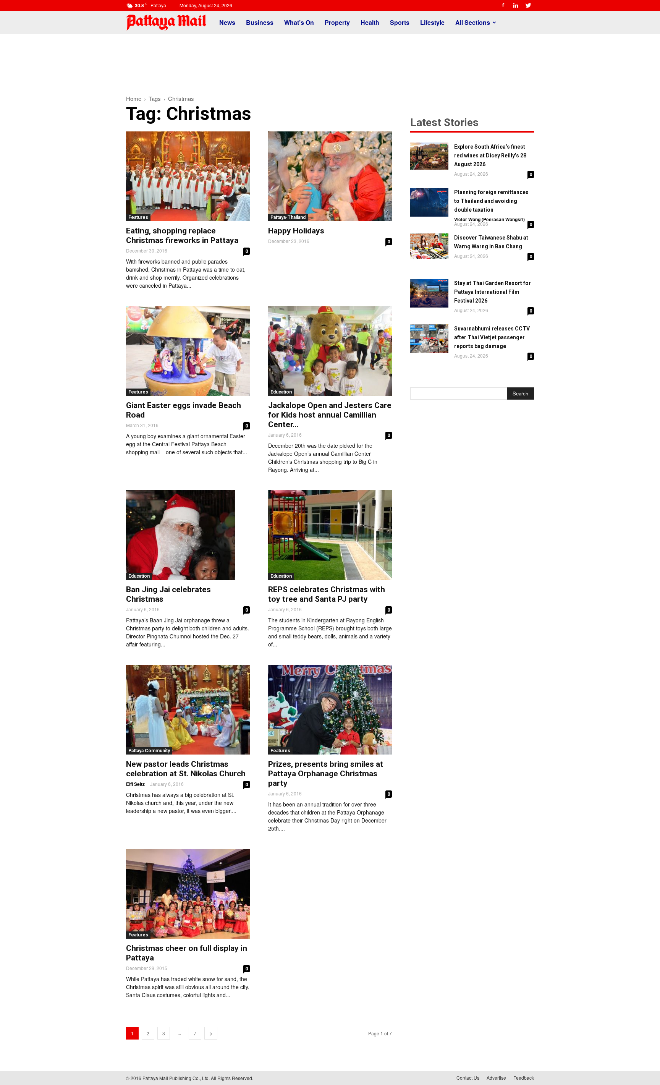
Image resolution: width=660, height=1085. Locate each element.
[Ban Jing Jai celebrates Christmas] (188, 535)
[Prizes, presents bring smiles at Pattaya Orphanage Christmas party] (330, 710)
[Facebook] (503, 5)
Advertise (496, 1077)
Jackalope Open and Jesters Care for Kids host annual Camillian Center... (329, 415)
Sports (399, 22)
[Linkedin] (515, 5)
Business (259, 22)
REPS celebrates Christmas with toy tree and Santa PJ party (326, 594)
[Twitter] (528, 5)
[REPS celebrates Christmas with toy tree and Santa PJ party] (330, 535)
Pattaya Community (149, 750)
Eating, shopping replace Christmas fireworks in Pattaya (182, 235)
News (227, 22)
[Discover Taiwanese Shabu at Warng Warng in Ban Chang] (429, 246)
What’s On (299, 22)
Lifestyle (432, 22)
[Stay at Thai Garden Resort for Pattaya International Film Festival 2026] (429, 293)
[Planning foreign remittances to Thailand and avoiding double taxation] (429, 202)
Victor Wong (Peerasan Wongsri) (489, 219)
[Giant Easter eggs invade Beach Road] (188, 351)
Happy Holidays (296, 230)
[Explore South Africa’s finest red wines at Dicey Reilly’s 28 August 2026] (429, 156)
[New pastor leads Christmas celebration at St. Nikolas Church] (188, 710)
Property (337, 22)
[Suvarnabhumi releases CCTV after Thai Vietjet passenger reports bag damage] (429, 338)
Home (133, 98)
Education (281, 392)
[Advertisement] (330, 60)
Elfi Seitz (135, 784)
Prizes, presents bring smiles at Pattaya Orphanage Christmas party (325, 774)
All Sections (472, 22)
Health (370, 22)
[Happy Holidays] (330, 176)
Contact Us (467, 1077)
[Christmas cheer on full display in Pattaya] (188, 894)
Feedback (523, 1077)
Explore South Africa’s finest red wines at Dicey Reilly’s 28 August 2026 (490, 155)
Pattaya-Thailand (288, 217)
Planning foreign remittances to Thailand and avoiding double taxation (491, 201)
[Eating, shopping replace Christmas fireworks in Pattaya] (188, 176)
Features (138, 217)
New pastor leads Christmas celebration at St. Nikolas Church (186, 769)
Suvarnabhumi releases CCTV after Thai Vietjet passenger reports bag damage (492, 337)
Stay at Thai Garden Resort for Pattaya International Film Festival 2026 (492, 292)
